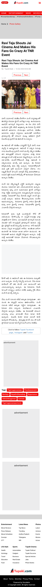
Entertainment (16, 13)
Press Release (6, 531)
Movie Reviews (6, 528)
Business (16, 556)
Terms (11, 579)
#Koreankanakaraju (8, 17)
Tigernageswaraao (14, 390)
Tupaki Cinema (31, 547)
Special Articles (30, 556)
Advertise (18, 579)
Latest (38, 528)
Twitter (30, 332)
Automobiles (17, 550)
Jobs (27, 559)
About (5, 579)
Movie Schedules (6, 534)
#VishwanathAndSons (25, 17)
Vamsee (21, 399)
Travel (3, 556)
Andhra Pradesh (24, 534)
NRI (20, 540)
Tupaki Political (30, 550)
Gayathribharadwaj (18, 394)
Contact (37, 579)
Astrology (4, 553)
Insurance (16, 563)
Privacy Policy (28, 579)
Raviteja (5, 394)
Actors (38, 540)
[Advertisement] (21, 365)
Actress (38, 531)
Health (3, 550)
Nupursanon (33, 394)
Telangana (22, 537)
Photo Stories (29, 563)
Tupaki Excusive (30, 553)
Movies (38, 537)
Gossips (4, 537)
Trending (22, 531)
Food (2, 563)
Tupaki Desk (9, 69)
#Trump (38, 17)
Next (26, 74)
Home (3, 13)
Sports (15, 547)
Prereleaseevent (30, 390)
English (4, 3)
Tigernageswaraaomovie (12, 403)
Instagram (18, 332)
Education (4, 559)
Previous (17, 74)
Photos (38, 524)
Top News (22, 528)
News (28, 13)
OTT (2, 540)
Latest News (23, 524)
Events (38, 534)
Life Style (4, 547)
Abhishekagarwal (9, 399)
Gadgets (15, 553)
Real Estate (16, 559)
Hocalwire (26, 582)
